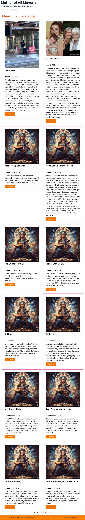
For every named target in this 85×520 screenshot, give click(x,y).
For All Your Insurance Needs (59, 166)
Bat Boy (8, 334)
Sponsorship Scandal (15, 166)
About (4, 10)
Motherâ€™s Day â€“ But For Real (62, 481)
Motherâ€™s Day (13, 481)
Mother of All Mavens (18, 2)
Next (50, 512)
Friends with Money (55, 264)
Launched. (10, 70)
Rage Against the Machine (58, 409)
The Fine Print (12, 10)
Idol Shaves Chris (13, 409)
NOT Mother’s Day (54, 58)
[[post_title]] (22, 44)
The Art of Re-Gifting (14, 264)
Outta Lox (50, 334)
